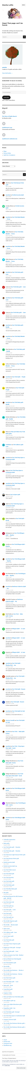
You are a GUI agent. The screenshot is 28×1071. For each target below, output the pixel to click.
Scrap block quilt (8, 989)
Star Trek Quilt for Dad (18, 711)
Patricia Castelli (10, 720)
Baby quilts (7, 843)
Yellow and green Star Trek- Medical (13, 955)
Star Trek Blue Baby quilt (10, 888)
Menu (23, 4)
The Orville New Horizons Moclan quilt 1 (14, 1023)
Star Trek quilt (7, 913)
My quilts (6, 892)
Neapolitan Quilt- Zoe (9, 1008)
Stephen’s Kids (8, 993)
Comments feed (8, 1043)
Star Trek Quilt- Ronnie (18, 689)
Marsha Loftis (7, 5)
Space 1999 (7, 928)
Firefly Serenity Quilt (18, 195)
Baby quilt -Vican (8, 985)
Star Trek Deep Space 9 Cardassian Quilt (14, 1015)
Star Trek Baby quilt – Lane (11, 981)
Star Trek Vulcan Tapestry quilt (12, 943)
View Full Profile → (7, 73)
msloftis (4, 67)
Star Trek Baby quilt (9, 885)
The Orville (6, 966)
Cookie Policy (7, 1065)
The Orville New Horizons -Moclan (13, 974)
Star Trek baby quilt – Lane (18, 287)
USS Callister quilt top (9, 1000)
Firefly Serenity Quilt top (10, 866)
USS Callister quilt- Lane (10, 932)
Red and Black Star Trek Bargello (12, 959)
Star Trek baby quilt (9, 881)
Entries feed (7, 1041)
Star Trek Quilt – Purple (18, 376)
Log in (5, 1039)
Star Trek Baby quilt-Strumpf (11, 1012)
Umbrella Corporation (9, 839)
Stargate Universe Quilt (10, 1019)
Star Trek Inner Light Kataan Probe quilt (14, 854)
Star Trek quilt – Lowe (10, 909)
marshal (8, 195)
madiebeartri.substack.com (9, 138)
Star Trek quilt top (8, 906)
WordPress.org (7, 1045)
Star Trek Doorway (9, 877)
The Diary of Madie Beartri (9, 116)
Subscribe (6, 97)
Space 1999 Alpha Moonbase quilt (13, 1004)
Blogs (5, 151)
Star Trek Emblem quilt (10, 962)
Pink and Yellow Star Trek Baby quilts (14, 996)
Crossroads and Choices (8, 1055)
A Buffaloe (8, 444)
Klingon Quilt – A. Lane (18, 628)
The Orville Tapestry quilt (10, 921)
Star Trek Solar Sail (9, 902)
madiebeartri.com (7, 127)
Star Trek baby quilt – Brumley (12, 847)
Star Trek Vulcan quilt (9, 978)
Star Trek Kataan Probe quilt (11, 858)
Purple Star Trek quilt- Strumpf (12, 947)
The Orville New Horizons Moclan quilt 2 (14, 1027)
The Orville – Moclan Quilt (11, 924)
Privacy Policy (7, 153)
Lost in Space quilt (15, 494)
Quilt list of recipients (9, 155)
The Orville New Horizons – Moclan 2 (14, 970)
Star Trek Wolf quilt (9, 873)
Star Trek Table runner (10, 870)
